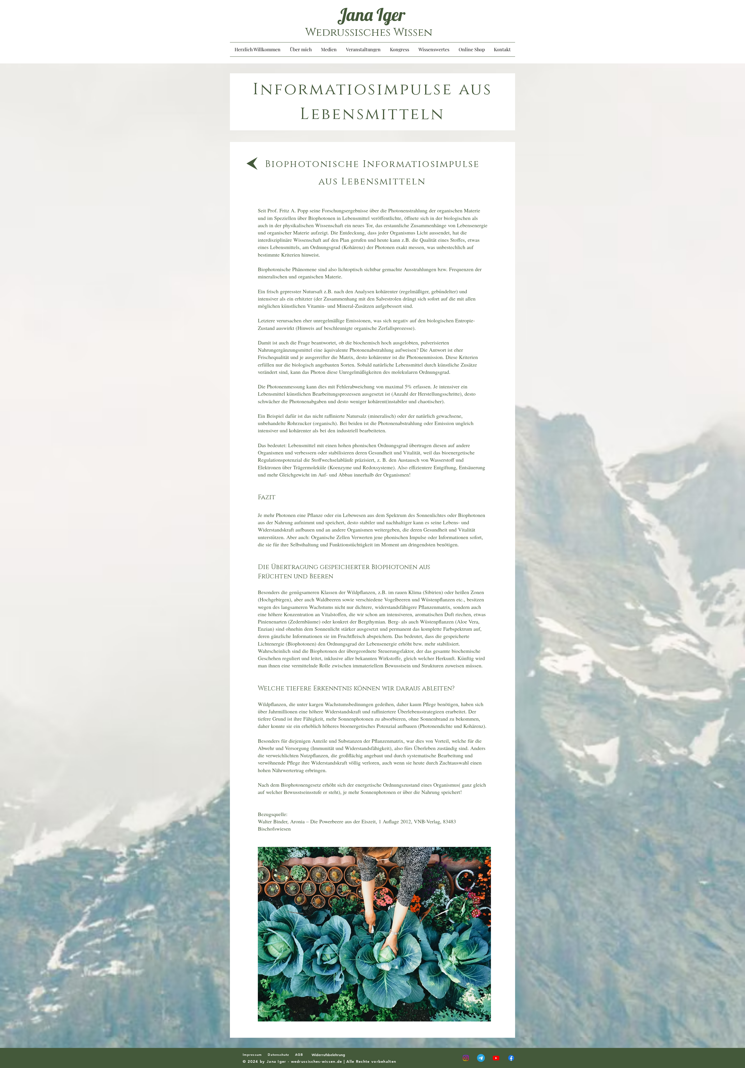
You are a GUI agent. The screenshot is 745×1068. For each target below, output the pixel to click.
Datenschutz (278, 1055)
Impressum (255, 1055)
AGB (301, 1055)
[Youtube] (496, 1058)
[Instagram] (466, 1058)
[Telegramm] (481, 1058)
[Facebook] (511, 1058)
